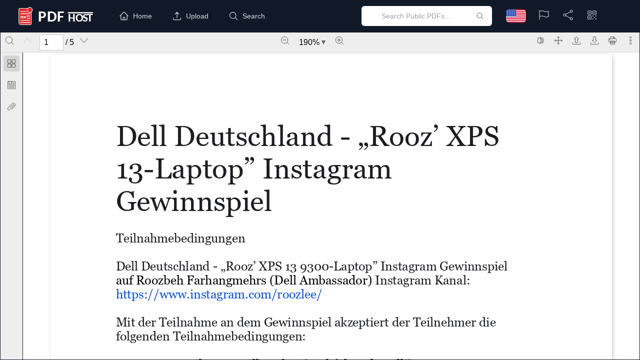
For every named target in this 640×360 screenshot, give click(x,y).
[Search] (10, 40)
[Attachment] (12, 106)
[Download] (594, 40)
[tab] (11, 65)
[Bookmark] (12, 85)
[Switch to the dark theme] (540, 40)
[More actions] (630, 40)
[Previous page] (28, 40)
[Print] (612, 40)
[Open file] (576, 40)
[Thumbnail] (12, 64)
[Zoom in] (340, 40)
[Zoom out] (285, 40)
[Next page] (84, 40)
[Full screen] (558, 40)
